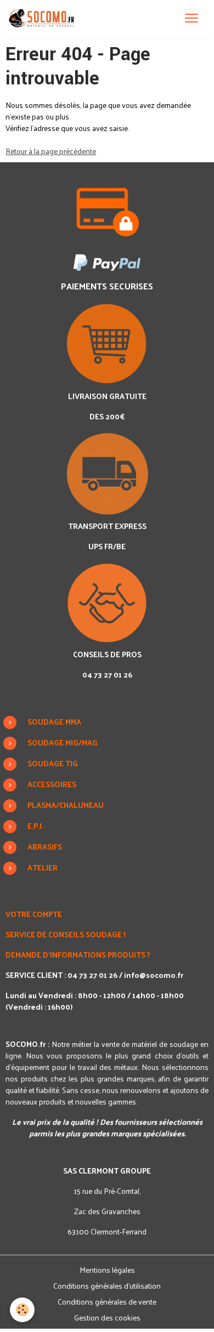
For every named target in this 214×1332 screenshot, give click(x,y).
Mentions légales (107, 1270)
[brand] (43, 18)
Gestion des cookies (107, 1317)
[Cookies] (22, 1309)
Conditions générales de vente (107, 1301)
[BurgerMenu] (191, 18)
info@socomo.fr (153, 975)
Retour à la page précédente (50, 151)
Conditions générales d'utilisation (107, 1286)
